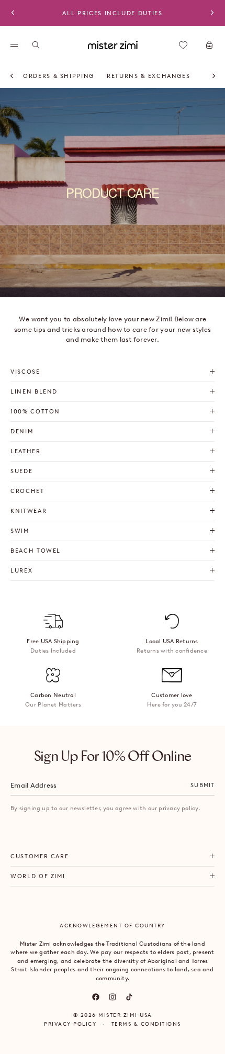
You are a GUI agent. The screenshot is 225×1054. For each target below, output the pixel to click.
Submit (202, 785)
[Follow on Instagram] (112, 997)
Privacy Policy (70, 1024)
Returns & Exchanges (148, 76)
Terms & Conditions (146, 1024)
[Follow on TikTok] (129, 997)
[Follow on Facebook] (96, 997)
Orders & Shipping (58, 76)
